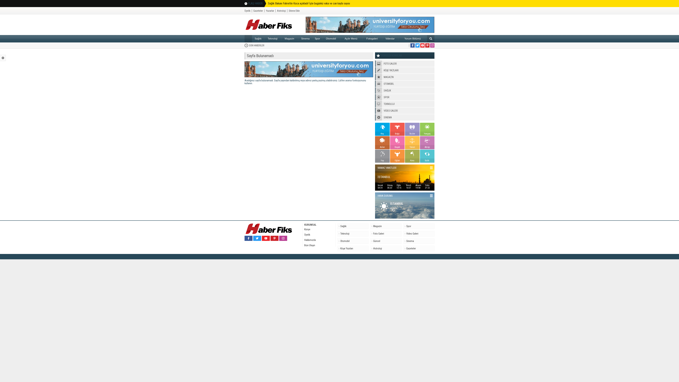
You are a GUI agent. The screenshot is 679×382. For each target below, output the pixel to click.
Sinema (305, 38)
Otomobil (331, 38)
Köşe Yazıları (346, 248)
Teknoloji (272, 38)
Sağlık (258, 38)
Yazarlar (270, 10)
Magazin (289, 38)
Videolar (390, 38)
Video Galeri (412, 233)
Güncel (376, 241)
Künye (307, 229)
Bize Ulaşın (309, 245)
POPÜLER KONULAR (391, 55)
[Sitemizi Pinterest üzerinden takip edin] (427, 45)
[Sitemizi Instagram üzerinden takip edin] (432, 45)
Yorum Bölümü (412, 38)
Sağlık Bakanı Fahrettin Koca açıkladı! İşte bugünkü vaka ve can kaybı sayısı (309, 3)
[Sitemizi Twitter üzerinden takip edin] (417, 45)
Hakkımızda (310, 240)
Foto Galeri (378, 233)
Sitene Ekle (294, 10)
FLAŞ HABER (255, 3)
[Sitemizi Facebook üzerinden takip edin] (412, 45)
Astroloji (281, 10)
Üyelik (247, 10)
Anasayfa (248, 38)
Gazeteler (258, 10)
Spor (317, 38)
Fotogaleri (372, 38)
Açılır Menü (351, 38)
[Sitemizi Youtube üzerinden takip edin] (422, 45)
